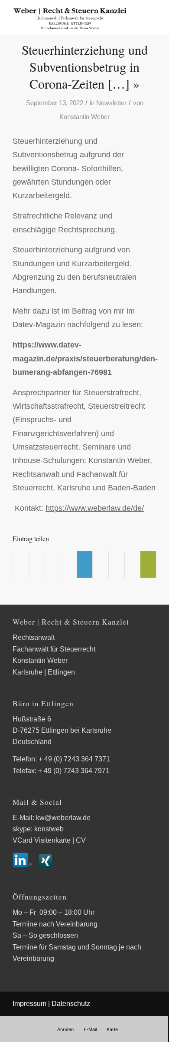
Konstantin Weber (84, 116)
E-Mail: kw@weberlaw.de (52, 817)
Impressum (29, 1003)
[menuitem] (65, 1029)
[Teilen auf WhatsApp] (53, 564)
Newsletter (111, 102)
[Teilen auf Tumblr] (100, 564)
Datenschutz (71, 1003)
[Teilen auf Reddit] (132, 564)
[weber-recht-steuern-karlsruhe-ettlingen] (70, 17)
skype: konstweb (38, 829)
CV (81, 840)
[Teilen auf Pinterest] (69, 564)
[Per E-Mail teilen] (148, 564)
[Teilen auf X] (37, 564)
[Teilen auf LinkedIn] (85, 564)
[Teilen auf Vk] (116, 564)
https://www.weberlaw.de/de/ (95, 508)
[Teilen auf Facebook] (21, 564)
